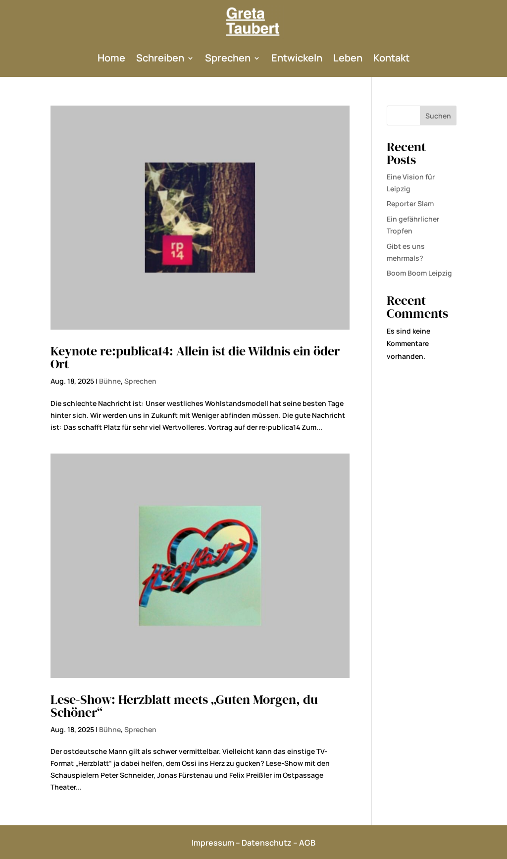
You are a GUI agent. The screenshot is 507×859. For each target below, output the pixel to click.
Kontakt (391, 57)
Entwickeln (296, 57)
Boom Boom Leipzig (419, 273)
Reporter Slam (410, 203)
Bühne (110, 381)
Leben (347, 57)
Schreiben (160, 57)
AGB (307, 842)
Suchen (438, 115)
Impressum (213, 842)
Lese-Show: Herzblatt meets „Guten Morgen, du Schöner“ (184, 705)
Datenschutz (267, 842)
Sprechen (228, 57)
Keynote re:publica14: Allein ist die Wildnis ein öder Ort (195, 357)
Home (111, 57)
